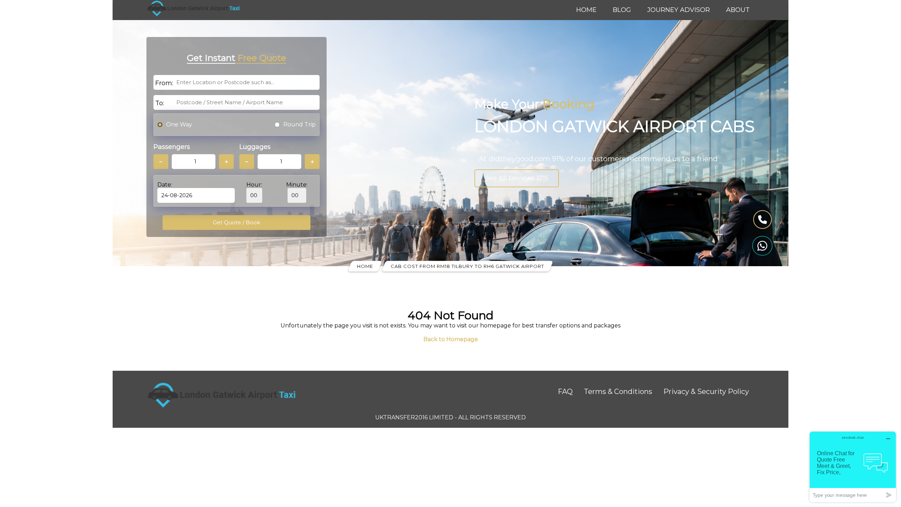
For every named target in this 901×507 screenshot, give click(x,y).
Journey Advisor (678, 10)
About (738, 10)
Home (586, 10)
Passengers (171, 147)
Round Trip (299, 124)
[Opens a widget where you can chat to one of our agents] (853, 467)
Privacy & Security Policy (706, 391)
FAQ (565, 391)
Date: (164, 184)
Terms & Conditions (618, 391)
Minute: (297, 184)
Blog (622, 10)
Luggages (255, 147)
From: (164, 83)
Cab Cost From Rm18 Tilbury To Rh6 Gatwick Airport (467, 266)
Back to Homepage (450, 339)
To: (159, 103)
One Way (179, 124)
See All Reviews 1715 (516, 178)
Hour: (254, 184)
